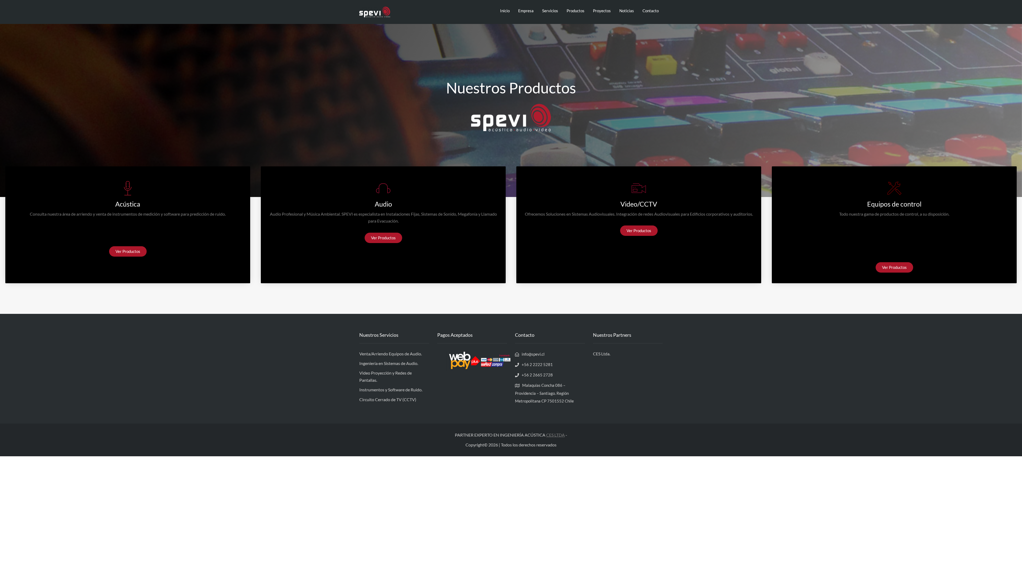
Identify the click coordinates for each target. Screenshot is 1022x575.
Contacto (650, 10)
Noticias (626, 10)
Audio (383, 204)
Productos (575, 10)
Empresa (526, 10)
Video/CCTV (638, 204)
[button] (128, 251)
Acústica (127, 204)
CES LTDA (555, 434)
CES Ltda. (601, 353)
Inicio (505, 10)
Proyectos (602, 10)
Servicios (550, 10)
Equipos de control (894, 204)
